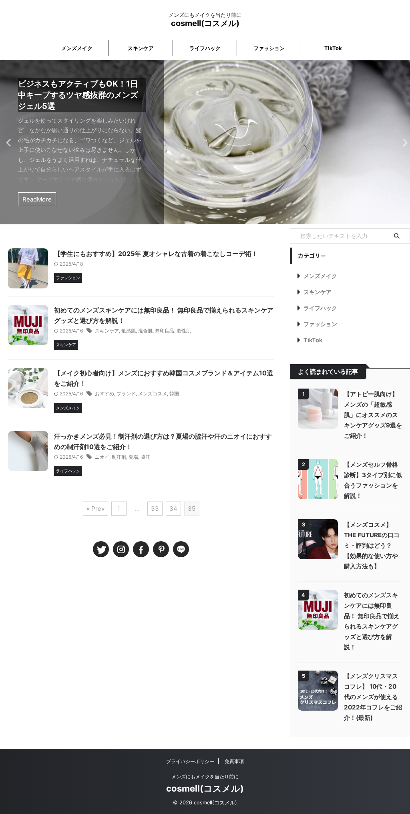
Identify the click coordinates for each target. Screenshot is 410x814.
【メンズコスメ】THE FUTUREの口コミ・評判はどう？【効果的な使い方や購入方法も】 (372, 545)
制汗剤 (119, 457)
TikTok (333, 48)
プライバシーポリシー (190, 761)
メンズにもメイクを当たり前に (205, 777)
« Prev (95, 508)
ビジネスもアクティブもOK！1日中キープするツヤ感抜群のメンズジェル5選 (78, 95)
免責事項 (234, 761)
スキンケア (141, 48)
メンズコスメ (152, 394)
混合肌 (145, 331)
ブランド (126, 394)
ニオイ (102, 457)
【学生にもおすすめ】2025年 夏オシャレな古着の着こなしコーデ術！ (156, 254)
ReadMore (37, 199)
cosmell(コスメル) (205, 23)
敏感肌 (128, 331)
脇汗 (145, 457)
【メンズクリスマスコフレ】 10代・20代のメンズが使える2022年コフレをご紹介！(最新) (373, 696)
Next (402, 142)
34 (173, 508)
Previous (7, 142)
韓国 (174, 394)
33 (155, 508)
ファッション (269, 48)
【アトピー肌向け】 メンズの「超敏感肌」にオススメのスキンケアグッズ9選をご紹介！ (373, 414)
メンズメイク (76, 48)
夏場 (133, 457)
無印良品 (164, 331)
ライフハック (205, 48)
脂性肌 (184, 331)
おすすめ (104, 394)
